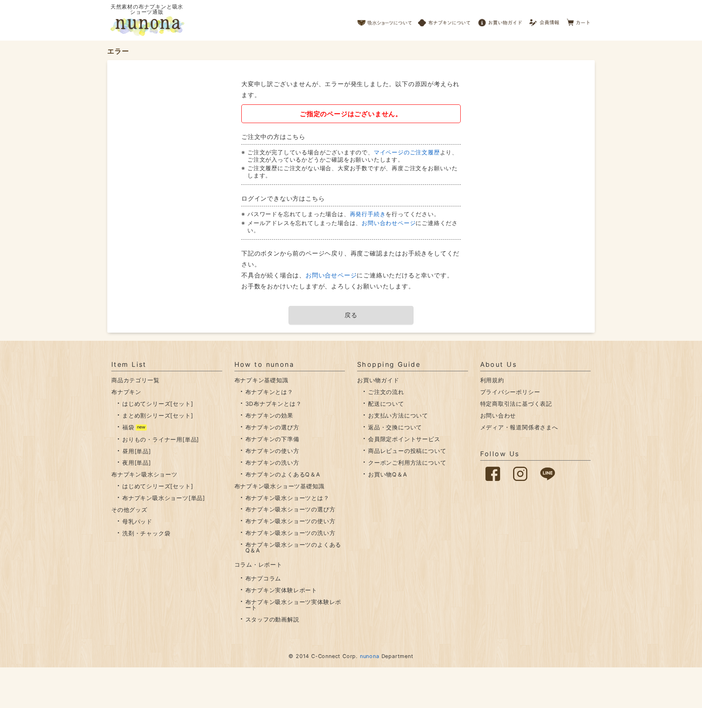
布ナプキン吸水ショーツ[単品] (163, 497)
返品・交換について (395, 427)
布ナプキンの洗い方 (272, 462)
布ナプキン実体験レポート (281, 590)
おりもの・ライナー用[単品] (160, 439)
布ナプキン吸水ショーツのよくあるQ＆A (293, 547)
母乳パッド (137, 521)
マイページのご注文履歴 (407, 152)
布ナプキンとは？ (269, 391)
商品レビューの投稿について (407, 450)
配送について (386, 403)
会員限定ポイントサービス (404, 438)
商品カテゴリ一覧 (135, 380)
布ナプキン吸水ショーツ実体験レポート (293, 604)
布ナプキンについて (444, 20)
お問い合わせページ (389, 222)
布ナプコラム (263, 578)
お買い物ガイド (500, 20)
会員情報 (545, 20)
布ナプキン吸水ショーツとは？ (287, 497)
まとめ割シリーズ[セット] (157, 415)
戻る (351, 315)
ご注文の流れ (386, 391)
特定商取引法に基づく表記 (516, 403)
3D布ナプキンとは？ (273, 403)
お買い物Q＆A (387, 474)
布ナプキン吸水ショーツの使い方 (290, 520)
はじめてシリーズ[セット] (157, 403)
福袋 (128, 427)
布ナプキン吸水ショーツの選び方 (290, 509)
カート (579, 20)
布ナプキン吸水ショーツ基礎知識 (279, 486)
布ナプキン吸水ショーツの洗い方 (290, 532)
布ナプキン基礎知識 (261, 380)
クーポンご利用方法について (407, 462)
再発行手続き (368, 213)
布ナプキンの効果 (269, 415)
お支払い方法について (398, 415)
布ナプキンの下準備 (272, 438)
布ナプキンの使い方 (272, 450)
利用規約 (492, 380)
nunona (369, 656)
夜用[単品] (136, 462)
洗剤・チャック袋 (146, 533)
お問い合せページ (331, 275)
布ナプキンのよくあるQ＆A (282, 474)
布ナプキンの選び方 (272, 427)
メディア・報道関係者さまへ (519, 427)
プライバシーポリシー (510, 391)
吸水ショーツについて (385, 20)
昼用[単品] (136, 451)
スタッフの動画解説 (272, 619)
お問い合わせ (498, 415)
